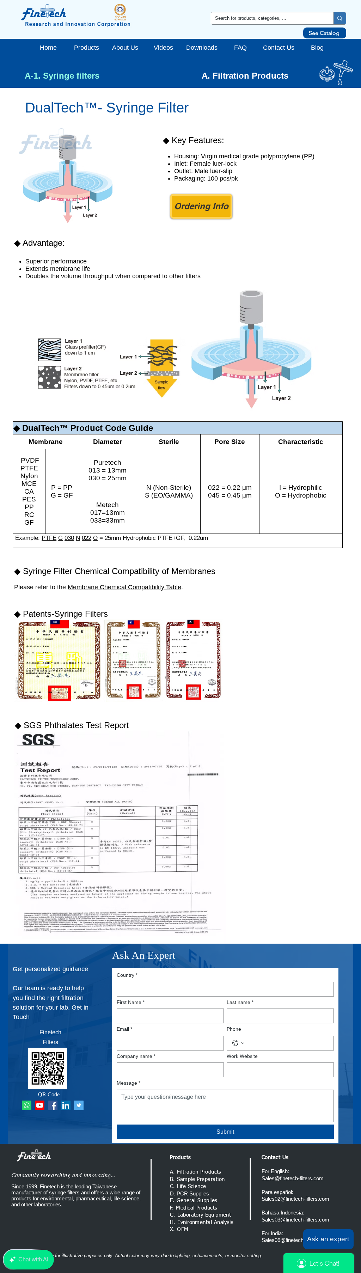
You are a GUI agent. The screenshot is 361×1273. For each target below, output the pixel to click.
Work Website (242, 1056)
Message (128, 1083)
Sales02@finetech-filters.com (295, 1199)
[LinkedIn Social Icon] (66, 1105)
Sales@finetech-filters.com (293, 1178)
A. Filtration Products (245, 75)
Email (124, 1029)
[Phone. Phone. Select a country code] (238, 1043)
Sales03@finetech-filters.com (295, 1220)
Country (127, 975)
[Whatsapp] (26, 1105)
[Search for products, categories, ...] (340, 18)
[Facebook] (52, 1105)
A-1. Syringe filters (62, 75)
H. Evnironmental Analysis (201, 1222)
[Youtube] (39, 1105)
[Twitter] (79, 1105)
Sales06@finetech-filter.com (294, 1240)
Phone (234, 1029)
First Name (131, 1002)
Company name (136, 1056)
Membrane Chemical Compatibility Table (124, 587)
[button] (328, 1239)
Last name (240, 1002)
